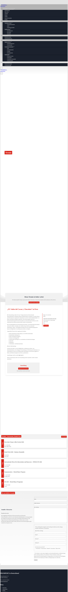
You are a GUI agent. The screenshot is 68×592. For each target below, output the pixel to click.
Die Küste (9, 33)
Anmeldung (46, 325)
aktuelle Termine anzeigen (34, 302)
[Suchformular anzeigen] (1, 68)
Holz (8, 48)
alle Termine (64, 436)
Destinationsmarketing (11, 24)
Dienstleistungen (10, 52)
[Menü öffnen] (1, 73)
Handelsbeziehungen (10, 43)
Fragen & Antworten (8, 18)
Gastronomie (5, 589)
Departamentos (7, 10)
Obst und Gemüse (10, 56)
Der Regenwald (10, 30)
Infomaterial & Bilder (10, 27)
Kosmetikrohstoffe (10, 49)
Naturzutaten (9, 57)
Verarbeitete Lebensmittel (11, 59)
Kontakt (6, 19)
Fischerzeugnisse (10, 60)
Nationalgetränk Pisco (8, 38)
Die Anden (9, 32)
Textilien (8, 51)
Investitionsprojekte (8, 65)
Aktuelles (6, 13)
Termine (6, 16)
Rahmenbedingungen (8, 63)
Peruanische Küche (8, 37)
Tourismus (4, 587)
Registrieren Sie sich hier (23, 368)
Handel (4, 590)
